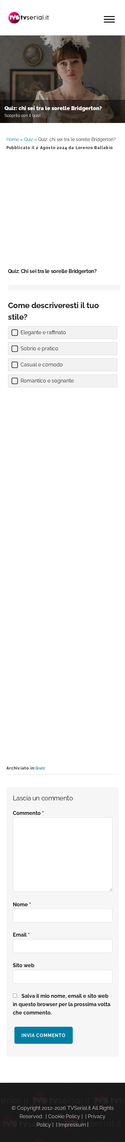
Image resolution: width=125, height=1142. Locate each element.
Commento (28, 813)
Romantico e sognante (47, 381)
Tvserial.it (28, 18)
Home (12, 139)
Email (21, 935)
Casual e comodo (42, 365)
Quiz (28, 139)
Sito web (23, 965)
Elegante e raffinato (43, 332)
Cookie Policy (64, 1116)
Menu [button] (109, 19)
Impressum (72, 1125)
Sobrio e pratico (39, 348)
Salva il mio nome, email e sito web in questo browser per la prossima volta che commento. (61, 1004)
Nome (22, 904)
